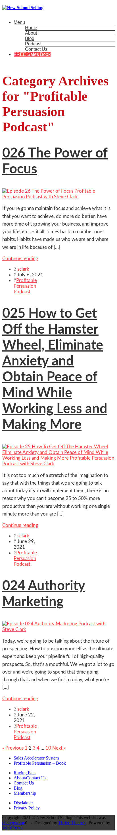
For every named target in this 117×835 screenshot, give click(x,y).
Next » (59, 748)
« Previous (13, 748)
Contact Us (36, 49)
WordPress (12, 827)
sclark (23, 269)
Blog (29, 38)
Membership (25, 793)
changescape (13, 822)
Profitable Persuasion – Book (40, 763)
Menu (19, 22)
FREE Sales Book (32, 54)
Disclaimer (23, 802)
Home (31, 27)
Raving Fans (25, 772)
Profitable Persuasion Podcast (25, 286)
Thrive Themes (71, 822)
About (31, 33)
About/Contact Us (30, 777)
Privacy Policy (27, 807)
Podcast (33, 43)
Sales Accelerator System (36, 758)
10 (48, 748)
